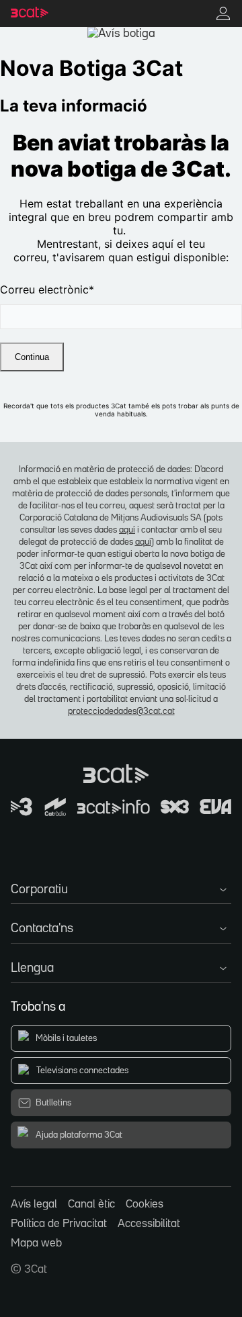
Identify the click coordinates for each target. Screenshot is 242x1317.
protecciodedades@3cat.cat (121, 711)
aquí (127, 530)
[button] (121, 887)
